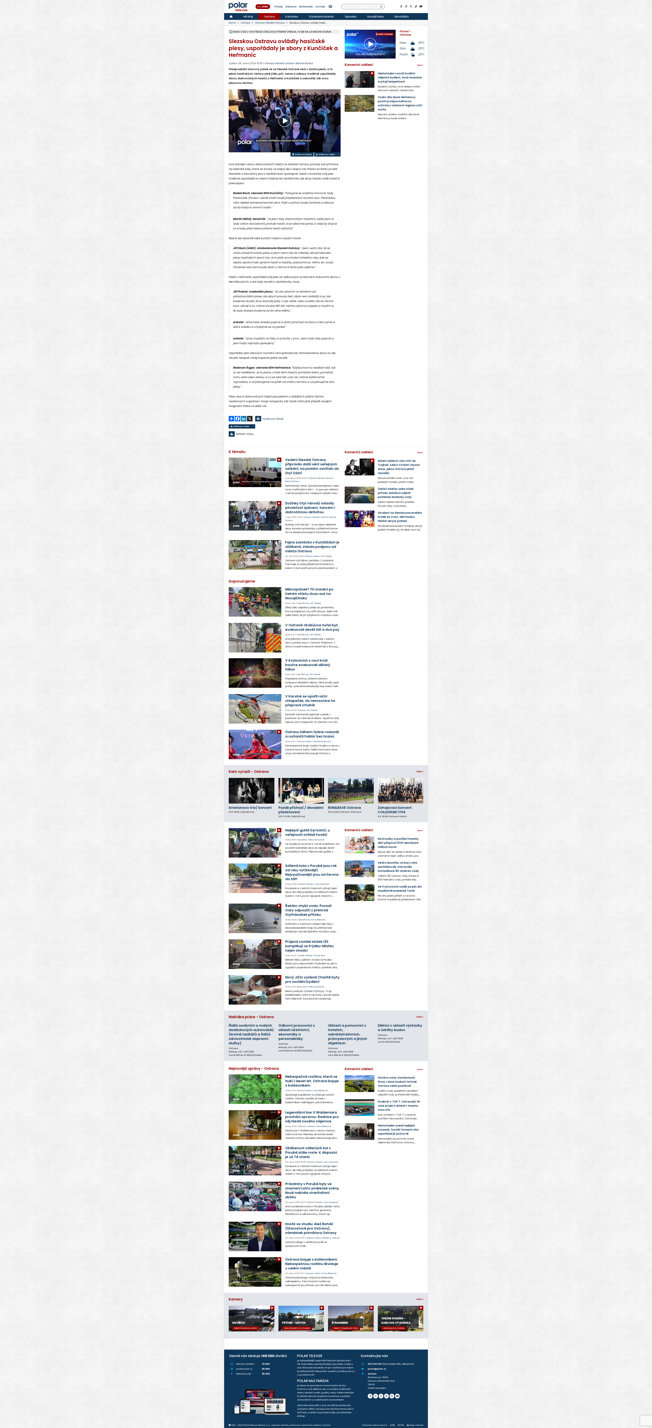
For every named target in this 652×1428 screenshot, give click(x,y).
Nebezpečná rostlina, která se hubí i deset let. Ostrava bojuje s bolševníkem (312, 1081)
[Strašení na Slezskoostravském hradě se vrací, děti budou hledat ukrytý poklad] (359, 519)
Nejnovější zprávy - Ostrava (254, 1068)
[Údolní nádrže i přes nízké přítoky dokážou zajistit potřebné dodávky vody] (359, 495)
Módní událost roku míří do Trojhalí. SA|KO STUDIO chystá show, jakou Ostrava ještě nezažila (399, 467)
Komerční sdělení (359, 64)
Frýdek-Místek (305, 955)
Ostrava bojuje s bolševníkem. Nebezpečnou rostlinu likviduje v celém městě (311, 1264)
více (419, 771)
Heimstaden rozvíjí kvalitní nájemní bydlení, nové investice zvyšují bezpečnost (400, 77)
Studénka (302, 839)
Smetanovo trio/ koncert (250, 807)
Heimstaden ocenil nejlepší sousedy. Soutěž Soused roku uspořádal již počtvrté (398, 1130)
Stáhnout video (326, 154)
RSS (402, 1425)
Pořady (278, 6)
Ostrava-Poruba (305, 884)
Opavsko (351, 16)
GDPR (392, 1425)
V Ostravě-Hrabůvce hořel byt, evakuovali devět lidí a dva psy (312, 627)
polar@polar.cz (377, 1368)
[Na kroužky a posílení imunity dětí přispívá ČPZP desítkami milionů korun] (359, 844)
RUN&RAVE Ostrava (344, 807)
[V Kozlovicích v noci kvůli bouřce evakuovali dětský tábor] (255, 673)
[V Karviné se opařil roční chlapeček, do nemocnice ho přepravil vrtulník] (255, 709)
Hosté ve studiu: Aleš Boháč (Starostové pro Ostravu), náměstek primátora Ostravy (311, 1228)
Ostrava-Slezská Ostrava (270, 22)
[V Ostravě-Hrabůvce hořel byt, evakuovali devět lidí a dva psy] (255, 637)
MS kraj (248, 16)
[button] (330, 6)
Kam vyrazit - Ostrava (249, 771)
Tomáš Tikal (319, 955)
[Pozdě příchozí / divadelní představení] (301, 791)
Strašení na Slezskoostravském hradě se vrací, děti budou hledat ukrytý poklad (400, 517)
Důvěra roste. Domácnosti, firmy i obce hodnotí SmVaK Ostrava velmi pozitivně (397, 1082)
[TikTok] (415, 6)
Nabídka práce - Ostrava (251, 1016)
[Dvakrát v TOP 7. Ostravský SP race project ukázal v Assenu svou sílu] (359, 1107)
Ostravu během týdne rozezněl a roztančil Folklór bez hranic (312, 734)
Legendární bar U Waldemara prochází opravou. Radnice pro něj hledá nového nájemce (312, 1117)
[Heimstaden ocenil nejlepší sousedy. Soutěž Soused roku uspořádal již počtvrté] (359, 1131)
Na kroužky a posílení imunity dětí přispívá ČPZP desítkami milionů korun (398, 843)
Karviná (301, 710)
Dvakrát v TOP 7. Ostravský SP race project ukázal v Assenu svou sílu (399, 1106)
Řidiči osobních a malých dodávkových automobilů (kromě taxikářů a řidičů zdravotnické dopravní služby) (251, 1034)
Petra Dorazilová (316, 839)
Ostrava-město (312, 556)
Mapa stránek (416, 1425)
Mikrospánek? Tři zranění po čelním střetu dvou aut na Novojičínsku (309, 594)
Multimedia (306, 6)
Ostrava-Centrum (306, 1126)
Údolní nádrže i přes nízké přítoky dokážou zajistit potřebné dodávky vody (395, 493)
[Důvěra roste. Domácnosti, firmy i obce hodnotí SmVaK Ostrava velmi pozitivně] (359, 1083)
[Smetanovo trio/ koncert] (251, 791)
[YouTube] (420, 6)
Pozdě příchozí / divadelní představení (300, 809)
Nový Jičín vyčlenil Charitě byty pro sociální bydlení (312, 979)
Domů (232, 22)
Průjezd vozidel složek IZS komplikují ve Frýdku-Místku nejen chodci (309, 946)
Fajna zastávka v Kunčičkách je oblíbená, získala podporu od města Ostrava (312, 546)
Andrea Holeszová (322, 741)
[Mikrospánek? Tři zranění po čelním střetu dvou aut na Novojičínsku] (255, 602)
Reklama (291, 6)
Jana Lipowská (322, 884)
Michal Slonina (304, 63)
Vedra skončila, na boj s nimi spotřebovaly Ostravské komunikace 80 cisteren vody (398, 867)
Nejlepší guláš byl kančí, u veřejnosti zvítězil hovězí (307, 832)
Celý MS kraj (303, 603)
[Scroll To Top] (646, 1424)
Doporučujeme (242, 581)
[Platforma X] (411, 6)
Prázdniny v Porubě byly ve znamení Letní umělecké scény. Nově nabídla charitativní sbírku (312, 1190)
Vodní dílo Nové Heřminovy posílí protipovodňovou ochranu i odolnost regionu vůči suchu (400, 103)
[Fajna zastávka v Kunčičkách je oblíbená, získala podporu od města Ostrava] (255, 555)
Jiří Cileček (326, 556)
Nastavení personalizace (375, 1425)
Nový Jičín (302, 986)
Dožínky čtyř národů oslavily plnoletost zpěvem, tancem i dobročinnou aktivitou (310, 507)
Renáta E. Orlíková (331, 1237)
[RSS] (392, 1396)
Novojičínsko (375, 16)
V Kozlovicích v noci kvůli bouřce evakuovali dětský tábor (307, 665)
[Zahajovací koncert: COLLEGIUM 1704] (400, 791)
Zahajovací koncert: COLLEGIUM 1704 (395, 809)
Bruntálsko (402, 16)
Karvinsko (291, 16)
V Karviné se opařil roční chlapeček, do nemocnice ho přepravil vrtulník (310, 700)
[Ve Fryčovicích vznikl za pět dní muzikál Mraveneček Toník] (359, 892)
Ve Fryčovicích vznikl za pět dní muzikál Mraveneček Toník (400, 889)
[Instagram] (406, 6)
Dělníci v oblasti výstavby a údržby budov (400, 1027)
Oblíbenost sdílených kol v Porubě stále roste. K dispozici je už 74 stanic (311, 1152)
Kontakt (320, 6)
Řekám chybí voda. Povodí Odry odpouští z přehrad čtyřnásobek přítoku (308, 910)
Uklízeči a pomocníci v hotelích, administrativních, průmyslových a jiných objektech (347, 1034)
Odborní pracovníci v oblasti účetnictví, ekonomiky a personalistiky (296, 1032)
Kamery (236, 1299)
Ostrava (269, 16)
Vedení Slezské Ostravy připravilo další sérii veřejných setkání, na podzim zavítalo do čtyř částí (312, 466)
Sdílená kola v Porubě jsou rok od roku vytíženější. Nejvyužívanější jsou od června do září (312, 872)
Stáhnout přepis (303, 154)
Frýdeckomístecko (321, 16)
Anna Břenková (318, 919)
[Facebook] (401, 6)
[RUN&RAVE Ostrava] (351, 791)
